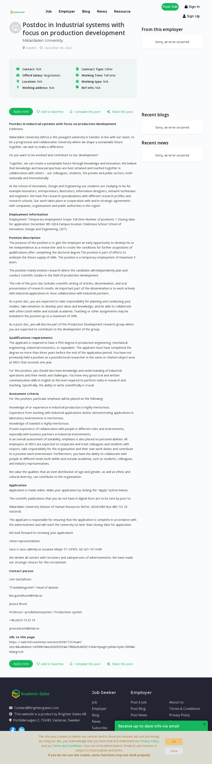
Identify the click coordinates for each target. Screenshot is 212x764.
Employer (67, 11)
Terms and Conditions (67, 746)
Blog (86, 11)
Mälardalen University (43, 40)
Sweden (31, 48)
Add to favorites (52, 111)
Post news (139, 715)
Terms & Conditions (184, 708)
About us (176, 702)
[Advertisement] (172, 80)
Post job (170, 7)
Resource (122, 11)
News (102, 11)
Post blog (138, 708)
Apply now (21, 111)
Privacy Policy (179, 715)
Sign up (193, 16)
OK (174, 742)
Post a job (139, 702)
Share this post (122, 111)
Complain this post (88, 111)
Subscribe (99, 728)
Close (174, 751)
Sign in (194, 7)
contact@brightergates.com (36, 708)
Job (49, 11)
